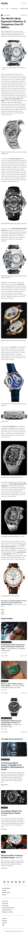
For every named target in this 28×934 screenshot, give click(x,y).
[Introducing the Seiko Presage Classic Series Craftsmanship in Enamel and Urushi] (14, 631)
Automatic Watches (6, 642)
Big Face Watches (14, 8)
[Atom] (23, 881)
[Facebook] (8, 881)
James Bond (4, 807)
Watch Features (5, 759)
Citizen (3, 852)
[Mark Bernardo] (2, 15)
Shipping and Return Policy (8, 907)
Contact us (4, 918)
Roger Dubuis (6, 158)
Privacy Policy (5, 903)
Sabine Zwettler (4, 655)
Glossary (4, 894)
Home (2, 8)
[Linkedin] (16, 881)
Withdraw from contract (7, 912)
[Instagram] (4, 881)
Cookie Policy (5, 905)
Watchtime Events (6, 892)
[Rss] (20, 881)
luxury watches (5, 83)
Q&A (3, 925)
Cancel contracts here (7, 910)
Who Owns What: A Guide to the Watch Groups (12, 857)
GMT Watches (5, 681)
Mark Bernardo (7, 15)
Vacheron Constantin (12, 284)
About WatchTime (6, 888)
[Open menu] (22, 3)
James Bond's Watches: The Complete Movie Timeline (11, 813)
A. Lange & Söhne (12, 545)
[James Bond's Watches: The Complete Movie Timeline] (14, 797)
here (2, 491)
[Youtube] (12, 881)
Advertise (4, 890)
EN (25, 3)
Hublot (2, 98)
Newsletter (4, 920)
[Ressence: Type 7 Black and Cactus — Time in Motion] (14, 670)
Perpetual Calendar (6, 718)
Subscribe (4, 923)
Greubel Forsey (7, 347)
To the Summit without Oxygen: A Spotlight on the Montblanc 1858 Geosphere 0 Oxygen (12, 766)
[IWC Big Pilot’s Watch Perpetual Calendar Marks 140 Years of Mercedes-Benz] (14, 707)
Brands (7, 8)
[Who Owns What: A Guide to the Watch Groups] (14, 842)
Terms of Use (5, 901)
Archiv (2, 609)
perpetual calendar (9, 293)
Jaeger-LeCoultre (7, 228)
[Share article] (2, 613)
